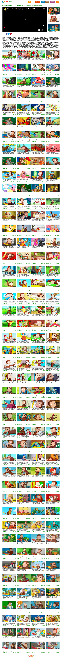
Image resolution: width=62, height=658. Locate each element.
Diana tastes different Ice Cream (23, 179)
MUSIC (47, 1)
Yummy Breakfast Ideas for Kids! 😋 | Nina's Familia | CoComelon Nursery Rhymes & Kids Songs (23, 140)
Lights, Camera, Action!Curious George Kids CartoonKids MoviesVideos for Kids (8, 86)
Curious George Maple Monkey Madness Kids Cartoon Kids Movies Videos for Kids (23, 355)
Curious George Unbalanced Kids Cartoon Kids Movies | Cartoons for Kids (52, 423)
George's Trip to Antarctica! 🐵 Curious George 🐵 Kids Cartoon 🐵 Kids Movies (9, 530)
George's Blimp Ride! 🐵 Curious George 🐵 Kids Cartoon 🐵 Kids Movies (51, 597)
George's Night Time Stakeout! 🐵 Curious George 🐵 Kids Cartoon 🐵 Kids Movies (9, 557)
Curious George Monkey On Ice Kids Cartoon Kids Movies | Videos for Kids (23, 396)
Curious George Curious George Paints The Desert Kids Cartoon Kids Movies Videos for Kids (52, 342)
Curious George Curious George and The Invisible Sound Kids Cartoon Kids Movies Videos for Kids (9, 288)
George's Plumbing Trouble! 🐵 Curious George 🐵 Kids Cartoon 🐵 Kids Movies (38, 570)
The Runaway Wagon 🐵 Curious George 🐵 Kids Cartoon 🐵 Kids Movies (23, 584)
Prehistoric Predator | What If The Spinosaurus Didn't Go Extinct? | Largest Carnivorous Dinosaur (8, 153)
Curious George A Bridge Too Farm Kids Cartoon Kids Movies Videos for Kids (38, 342)
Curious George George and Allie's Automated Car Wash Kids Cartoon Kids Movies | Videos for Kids (38, 355)
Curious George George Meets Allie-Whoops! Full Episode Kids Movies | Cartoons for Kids (52, 436)
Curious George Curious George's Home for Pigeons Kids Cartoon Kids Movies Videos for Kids (23, 302)
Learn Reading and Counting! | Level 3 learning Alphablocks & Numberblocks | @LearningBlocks (52, 113)
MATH (43, 1)
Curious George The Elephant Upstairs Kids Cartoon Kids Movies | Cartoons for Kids (9, 449)
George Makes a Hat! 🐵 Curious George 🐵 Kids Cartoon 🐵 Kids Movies (51, 584)
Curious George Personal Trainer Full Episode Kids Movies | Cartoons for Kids (52, 476)
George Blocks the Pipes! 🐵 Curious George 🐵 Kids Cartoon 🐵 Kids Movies (23, 597)
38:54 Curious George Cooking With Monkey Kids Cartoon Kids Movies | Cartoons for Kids (9, 436)
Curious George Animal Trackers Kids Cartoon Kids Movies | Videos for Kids (23, 476)
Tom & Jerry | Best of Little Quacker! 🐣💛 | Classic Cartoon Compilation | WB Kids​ (52, 193)
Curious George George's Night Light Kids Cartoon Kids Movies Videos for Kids (23, 73)
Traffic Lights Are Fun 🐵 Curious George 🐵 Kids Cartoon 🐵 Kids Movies (8, 126)
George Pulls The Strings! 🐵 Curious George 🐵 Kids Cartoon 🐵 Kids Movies (23, 651)
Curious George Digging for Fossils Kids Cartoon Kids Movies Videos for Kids (52, 167)
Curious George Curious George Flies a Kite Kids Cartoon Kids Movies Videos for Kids (52, 302)
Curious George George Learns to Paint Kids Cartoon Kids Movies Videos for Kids (9, 207)
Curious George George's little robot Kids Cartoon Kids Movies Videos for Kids (52, 126)
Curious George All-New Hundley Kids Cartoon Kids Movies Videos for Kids (9, 396)
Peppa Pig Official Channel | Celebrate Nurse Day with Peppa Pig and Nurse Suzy (9, 193)
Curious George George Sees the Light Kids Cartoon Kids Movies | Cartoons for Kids (23, 113)
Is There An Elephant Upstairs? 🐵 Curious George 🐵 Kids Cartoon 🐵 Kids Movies (52, 651)
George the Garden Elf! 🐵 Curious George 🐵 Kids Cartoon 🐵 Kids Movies (23, 610)
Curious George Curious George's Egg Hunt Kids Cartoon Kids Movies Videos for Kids (38, 329)
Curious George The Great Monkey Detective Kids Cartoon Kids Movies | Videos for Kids (9, 369)
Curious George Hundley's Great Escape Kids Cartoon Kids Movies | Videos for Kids (52, 463)
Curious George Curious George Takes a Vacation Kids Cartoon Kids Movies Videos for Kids (9, 262)
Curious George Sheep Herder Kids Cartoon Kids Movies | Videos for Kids (9, 409)
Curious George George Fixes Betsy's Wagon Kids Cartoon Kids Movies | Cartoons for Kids (23, 436)
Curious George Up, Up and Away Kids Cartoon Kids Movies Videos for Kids (38, 423)
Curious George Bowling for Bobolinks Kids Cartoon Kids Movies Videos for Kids (23, 315)
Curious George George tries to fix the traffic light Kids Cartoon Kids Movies (52, 86)
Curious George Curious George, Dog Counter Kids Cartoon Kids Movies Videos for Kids (23, 275)
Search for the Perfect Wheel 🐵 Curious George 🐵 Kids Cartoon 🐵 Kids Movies (9, 570)
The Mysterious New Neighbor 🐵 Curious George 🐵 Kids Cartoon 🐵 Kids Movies (23, 637)
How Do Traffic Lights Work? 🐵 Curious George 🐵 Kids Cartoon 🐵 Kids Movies (9, 167)
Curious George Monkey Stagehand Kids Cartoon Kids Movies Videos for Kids (9, 382)
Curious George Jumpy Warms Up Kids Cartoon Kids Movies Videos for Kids (23, 342)
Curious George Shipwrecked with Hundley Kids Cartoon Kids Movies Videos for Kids (23, 288)
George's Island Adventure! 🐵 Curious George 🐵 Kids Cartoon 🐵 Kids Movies (52, 490)
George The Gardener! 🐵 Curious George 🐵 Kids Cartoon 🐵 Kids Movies (52, 624)
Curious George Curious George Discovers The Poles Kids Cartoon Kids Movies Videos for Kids (9, 315)
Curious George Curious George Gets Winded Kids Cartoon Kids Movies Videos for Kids (9, 342)
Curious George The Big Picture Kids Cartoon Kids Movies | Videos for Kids (38, 463)
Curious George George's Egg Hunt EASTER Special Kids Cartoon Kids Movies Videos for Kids (38, 262)
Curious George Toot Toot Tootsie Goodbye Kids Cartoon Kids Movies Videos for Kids (52, 329)
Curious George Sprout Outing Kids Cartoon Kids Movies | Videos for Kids (9, 490)
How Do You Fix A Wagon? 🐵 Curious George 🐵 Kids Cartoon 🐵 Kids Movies (38, 153)
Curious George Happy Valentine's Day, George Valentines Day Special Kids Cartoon (38, 490)
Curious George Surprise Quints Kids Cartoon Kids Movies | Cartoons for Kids (38, 476)
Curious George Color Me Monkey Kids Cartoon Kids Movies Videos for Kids (52, 382)
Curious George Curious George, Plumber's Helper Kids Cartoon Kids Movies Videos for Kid (38, 369)
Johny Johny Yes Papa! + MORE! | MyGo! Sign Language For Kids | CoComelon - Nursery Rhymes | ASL (23, 99)
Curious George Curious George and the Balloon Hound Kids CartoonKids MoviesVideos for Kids (23, 490)
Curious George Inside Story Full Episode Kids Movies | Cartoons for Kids (38, 449)
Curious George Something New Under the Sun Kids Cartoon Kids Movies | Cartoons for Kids (37, 436)
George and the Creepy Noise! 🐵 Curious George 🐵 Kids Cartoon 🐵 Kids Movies (52, 637)
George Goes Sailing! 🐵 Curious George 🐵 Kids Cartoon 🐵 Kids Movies (8, 517)
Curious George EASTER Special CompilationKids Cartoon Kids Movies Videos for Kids (51, 262)
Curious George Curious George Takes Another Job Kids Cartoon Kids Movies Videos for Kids (38, 288)
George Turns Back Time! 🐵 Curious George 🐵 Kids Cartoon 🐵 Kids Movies (23, 624)
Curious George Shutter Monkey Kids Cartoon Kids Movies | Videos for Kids (23, 369)
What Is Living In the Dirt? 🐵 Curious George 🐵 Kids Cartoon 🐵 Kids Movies (38, 543)
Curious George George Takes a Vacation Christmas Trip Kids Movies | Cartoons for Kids (23, 463)
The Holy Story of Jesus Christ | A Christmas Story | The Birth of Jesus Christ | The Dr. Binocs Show (9, 234)
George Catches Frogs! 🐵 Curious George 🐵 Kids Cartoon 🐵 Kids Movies (38, 517)
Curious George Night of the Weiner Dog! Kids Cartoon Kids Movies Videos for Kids (38, 275)
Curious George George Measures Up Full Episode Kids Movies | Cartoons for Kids (38, 409)
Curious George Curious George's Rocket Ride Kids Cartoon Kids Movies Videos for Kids (9, 302)
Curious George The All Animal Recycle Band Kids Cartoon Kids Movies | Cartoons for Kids (23, 449)
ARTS (57, 1)
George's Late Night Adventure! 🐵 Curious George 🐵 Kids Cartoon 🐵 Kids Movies (52, 530)
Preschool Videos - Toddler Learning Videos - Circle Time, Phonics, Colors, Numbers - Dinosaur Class (23, 59)
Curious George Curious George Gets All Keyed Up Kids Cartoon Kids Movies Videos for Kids (23, 409)
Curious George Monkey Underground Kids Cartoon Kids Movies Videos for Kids (8, 423)
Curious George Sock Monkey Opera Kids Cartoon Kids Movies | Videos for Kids (52, 369)
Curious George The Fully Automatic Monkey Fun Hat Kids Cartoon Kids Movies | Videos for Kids (52, 355)
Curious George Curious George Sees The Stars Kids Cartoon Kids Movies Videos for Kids (9, 275)
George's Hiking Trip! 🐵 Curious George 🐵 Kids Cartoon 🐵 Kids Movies (23, 557)
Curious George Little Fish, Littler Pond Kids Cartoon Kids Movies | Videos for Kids (23, 153)
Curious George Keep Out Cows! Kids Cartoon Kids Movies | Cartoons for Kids (9, 476)
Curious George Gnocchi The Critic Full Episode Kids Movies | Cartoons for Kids (52, 449)
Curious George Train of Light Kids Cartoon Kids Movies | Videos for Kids (38, 59)
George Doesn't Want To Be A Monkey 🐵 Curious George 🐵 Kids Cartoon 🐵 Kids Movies (52, 610)
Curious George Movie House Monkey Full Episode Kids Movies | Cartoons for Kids (38, 396)
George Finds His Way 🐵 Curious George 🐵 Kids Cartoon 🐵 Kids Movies (9, 543)
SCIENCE (52, 1)
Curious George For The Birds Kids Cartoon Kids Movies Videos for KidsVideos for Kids (52, 315)
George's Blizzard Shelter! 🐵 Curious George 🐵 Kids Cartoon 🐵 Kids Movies (38, 503)
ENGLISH (38, 1)
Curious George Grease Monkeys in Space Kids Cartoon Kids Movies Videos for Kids (52, 396)
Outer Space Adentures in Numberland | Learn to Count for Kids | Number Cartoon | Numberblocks (52, 153)
